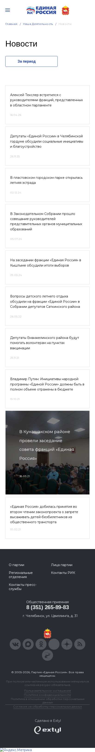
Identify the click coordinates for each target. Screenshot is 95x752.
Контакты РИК (63, 573)
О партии (16, 565)
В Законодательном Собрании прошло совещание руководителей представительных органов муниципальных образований (46, 221)
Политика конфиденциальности (47, 694)
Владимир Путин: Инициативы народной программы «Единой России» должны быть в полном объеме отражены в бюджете (47, 384)
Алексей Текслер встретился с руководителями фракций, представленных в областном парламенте (46, 100)
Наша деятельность (38, 24)
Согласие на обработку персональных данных (47, 706)
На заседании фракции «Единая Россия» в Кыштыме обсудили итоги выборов (45, 262)
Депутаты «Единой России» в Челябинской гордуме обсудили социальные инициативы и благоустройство (46, 141)
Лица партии (61, 565)
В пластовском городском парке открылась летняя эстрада (46, 180)
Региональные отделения (21, 575)
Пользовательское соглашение (47, 690)
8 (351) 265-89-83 (47, 607)
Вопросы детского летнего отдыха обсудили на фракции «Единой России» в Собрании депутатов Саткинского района (45, 301)
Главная (11, 24)
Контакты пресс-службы (22, 587)
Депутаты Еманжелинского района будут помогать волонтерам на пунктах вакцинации (44, 343)
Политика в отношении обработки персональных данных (47, 700)
